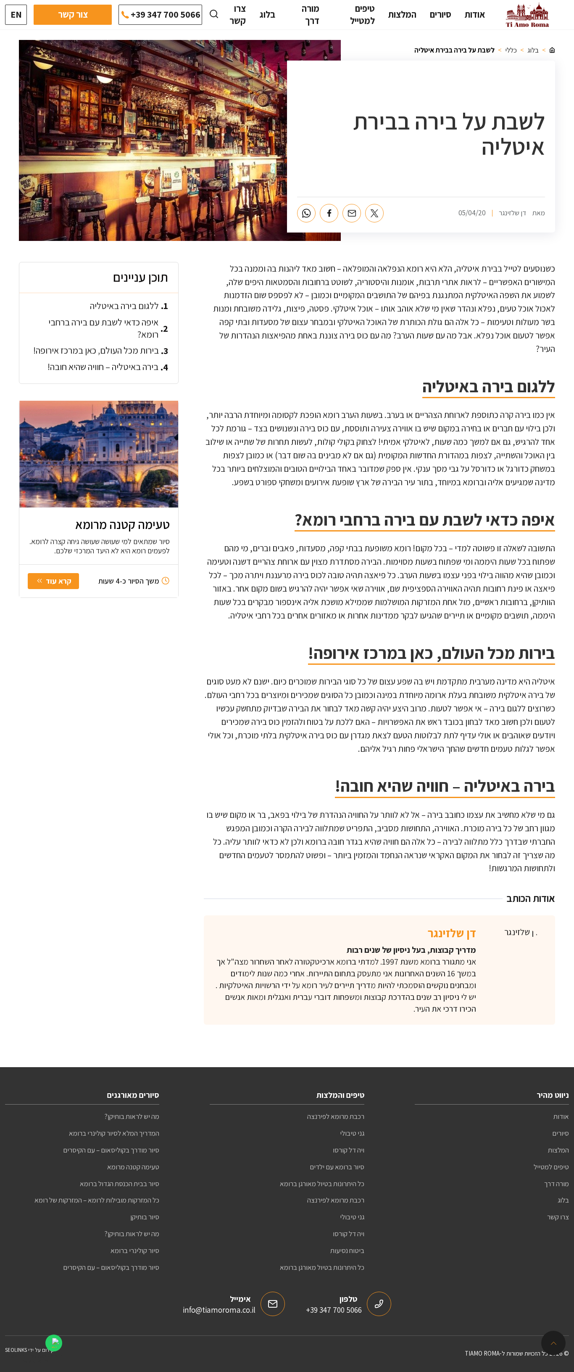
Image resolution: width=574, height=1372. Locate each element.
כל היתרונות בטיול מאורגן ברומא (322, 1183)
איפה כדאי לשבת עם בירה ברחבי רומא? (103, 328)
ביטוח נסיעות (347, 1250)
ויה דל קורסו (348, 1150)
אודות (475, 14)
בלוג (267, 14)
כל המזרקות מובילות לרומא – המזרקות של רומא (96, 1200)
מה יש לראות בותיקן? (131, 1116)
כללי (511, 50)
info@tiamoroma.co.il (219, 1309)
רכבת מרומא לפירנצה (335, 1116)
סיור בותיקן (144, 1216)
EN (16, 14)
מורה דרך (310, 14)
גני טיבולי (352, 1133)
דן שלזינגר (452, 933)
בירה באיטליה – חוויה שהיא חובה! (102, 366)
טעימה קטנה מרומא (133, 1166)
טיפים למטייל (362, 14)
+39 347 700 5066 (165, 14)
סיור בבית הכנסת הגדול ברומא (119, 1183)
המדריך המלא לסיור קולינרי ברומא (114, 1133)
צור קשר (73, 14)
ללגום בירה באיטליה (124, 305)
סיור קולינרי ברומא (135, 1250)
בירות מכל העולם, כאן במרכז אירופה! (96, 350)
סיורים (440, 14)
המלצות (402, 14)
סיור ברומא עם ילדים (337, 1166)
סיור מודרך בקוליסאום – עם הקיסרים (111, 1150)
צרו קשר (237, 14)
